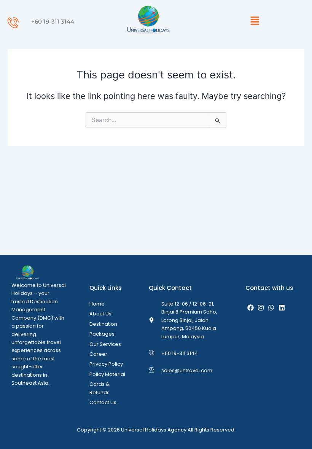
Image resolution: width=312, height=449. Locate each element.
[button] (255, 21)
